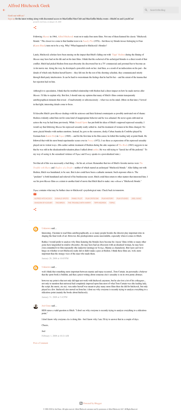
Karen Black (39, 45)
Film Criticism (92, 199)
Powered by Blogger (92, 403)
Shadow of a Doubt (63, 167)
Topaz (61, 135)
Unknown (46, 228)
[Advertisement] (90, 373)
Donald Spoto (81, 122)
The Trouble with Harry (79, 203)
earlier (95, 149)
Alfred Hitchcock (65, 36)
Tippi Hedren (100, 203)
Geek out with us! (16, 15)
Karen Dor (50, 135)
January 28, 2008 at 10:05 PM (55, 258)
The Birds (123, 144)
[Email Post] (35, 195)
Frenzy (91, 140)
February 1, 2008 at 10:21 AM (55, 335)
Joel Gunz (136, 199)
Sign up (11, 18)
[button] (35, 28)
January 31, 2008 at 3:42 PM (54, 296)
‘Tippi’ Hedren (118, 54)
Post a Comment (40, 342)
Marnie (46, 36)
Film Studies (122, 199)
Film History (107, 199)
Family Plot (88, 40)
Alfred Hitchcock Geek (29, 5)
